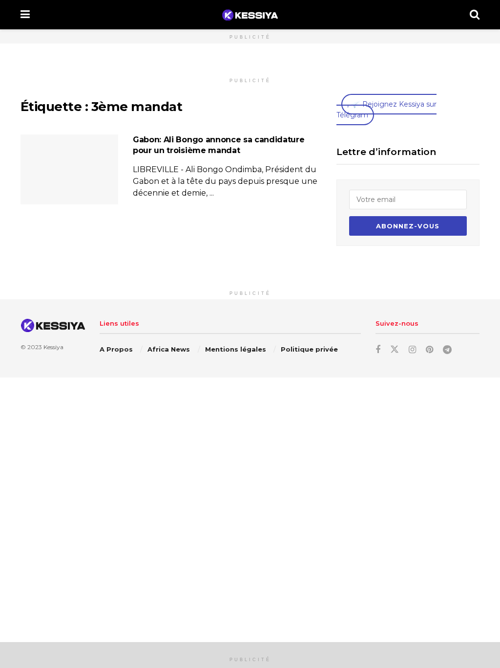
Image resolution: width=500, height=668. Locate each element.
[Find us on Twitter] (394, 350)
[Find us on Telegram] (447, 350)
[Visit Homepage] (250, 15)
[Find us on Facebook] (377, 350)
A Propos (116, 349)
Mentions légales (235, 349)
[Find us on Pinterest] (429, 350)
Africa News (168, 349)
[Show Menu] (25, 14)
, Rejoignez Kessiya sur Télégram (386, 109)
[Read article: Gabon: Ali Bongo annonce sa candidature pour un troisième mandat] (69, 169)
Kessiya (53, 347)
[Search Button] (474, 14)
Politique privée (309, 349)
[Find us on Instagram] (412, 350)
